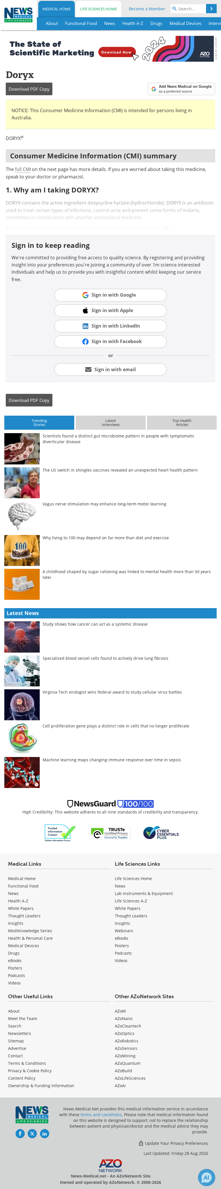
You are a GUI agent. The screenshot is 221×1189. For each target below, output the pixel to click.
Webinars (124, 930)
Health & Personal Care (30, 938)
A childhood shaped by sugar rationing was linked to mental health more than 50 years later (127, 574)
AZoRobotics (126, 1041)
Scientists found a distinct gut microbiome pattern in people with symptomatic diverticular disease (119, 438)
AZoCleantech (128, 1026)
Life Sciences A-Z (131, 901)
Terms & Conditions (27, 1063)
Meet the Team (22, 1018)
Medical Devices (23, 945)
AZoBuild (123, 1070)
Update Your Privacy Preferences (176, 1143)
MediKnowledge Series (30, 930)
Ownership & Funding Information (41, 1085)
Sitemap (16, 1041)
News (13, 893)
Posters (15, 968)
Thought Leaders (24, 915)
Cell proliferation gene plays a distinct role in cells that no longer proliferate (116, 726)
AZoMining (125, 1055)
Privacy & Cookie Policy (30, 1070)
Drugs (14, 953)
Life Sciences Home (98, 8)
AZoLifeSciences (130, 1078)
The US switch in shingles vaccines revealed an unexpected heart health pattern (120, 470)
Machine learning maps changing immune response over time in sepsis (112, 759)
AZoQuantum (127, 1063)
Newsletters (19, 1033)
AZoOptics (124, 1033)
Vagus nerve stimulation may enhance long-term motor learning (104, 504)
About (14, 1011)
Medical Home (57, 8)
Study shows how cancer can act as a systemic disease (95, 624)
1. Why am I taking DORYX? (109, 228)
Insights (15, 923)
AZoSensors (126, 1048)
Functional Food (23, 886)
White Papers (21, 908)
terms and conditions (101, 1114)
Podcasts (16, 975)
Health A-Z (18, 901)
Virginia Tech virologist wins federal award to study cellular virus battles (112, 692)
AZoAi (120, 1085)
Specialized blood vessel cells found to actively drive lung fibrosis (105, 658)
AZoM (120, 1011)
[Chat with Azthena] (206, 1177)
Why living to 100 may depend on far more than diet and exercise (106, 537)
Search (14, 1026)
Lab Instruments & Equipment (144, 893)
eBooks (15, 960)
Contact (15, 1055)
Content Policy (21, 1078)
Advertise (17, 1048)
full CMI (23, 169)
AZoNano (123, 1018)
